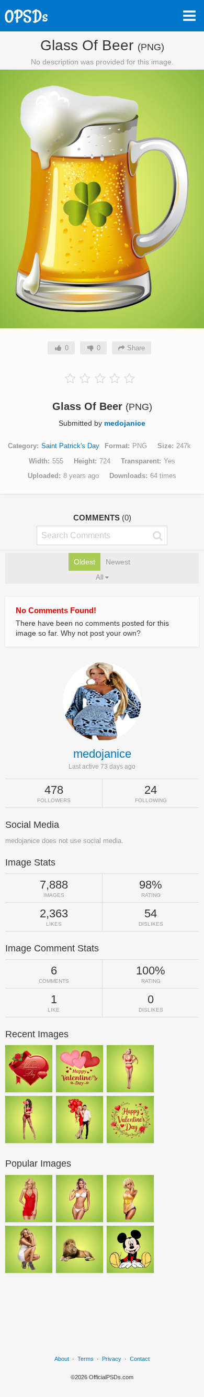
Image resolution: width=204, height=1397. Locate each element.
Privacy (111, 1359)
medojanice (124, 423)
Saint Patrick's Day (70, 446)
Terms (85, 1359)
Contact (140, 1359)
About (61, 1359)
